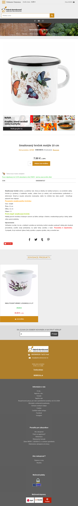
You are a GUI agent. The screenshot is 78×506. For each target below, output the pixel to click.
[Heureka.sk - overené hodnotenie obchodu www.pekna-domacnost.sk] (71, 16)
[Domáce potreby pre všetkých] (28, 9)
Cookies (39, 408)
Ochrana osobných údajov (39, 405)
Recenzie (56, 150)
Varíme (24, 34)
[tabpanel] (39, 123)
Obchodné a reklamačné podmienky (39, 403)
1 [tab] (39, 128)
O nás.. (39, 391)
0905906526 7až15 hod (40, 354)
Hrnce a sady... (34, 34)
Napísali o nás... (39, 393)
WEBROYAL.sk (38, 375)
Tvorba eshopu (38, 369)
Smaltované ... (46, 34)
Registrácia (17, 2)
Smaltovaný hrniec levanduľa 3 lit (19, 303)
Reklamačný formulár (39, 439)
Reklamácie (39, 436)
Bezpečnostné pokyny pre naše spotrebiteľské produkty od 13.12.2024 (39, 401)
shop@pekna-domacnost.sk (40, 358)
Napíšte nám (39, 398)
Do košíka (20, 319)
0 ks (66, 2)
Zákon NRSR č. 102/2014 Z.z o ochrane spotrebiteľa (39, 441)
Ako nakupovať (39, 432)
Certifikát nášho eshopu (39, 410)
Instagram (39, 415)
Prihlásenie (9, 2)
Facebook (39, 413)
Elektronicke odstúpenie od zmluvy (39, 444)
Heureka (39, 463)
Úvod (18, 34)
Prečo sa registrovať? (39, 434)
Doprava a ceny (39, 460)
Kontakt (39, 396)
